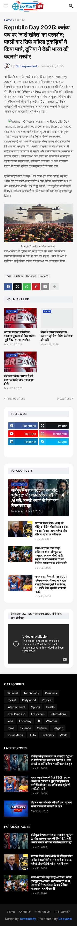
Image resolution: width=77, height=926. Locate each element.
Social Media (15, 735)
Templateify (28, 918)
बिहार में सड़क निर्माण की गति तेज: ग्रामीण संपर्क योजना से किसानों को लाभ (51, 804)
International (59, 714)
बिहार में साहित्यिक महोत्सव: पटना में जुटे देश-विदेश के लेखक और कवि (56, 335)
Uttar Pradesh (16, 714)
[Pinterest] (36, 286)
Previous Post (15, 398)
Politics (46, 700)
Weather (51, 721)
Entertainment (16, 707)
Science (25, 728)
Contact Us (42, 911)
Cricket (11, 700)
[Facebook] (8, 286)
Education (38, 714)
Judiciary (48, 735)
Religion (58, 728)
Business (51, 693)
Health (50, 707)
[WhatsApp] (27, 286)
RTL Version (62, 911)
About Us (25, 911)
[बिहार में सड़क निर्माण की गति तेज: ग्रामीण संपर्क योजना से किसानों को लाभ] (16, 809)
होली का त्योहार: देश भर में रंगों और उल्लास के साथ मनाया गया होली (19, 379)
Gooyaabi (65, 918)
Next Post (64, 398)
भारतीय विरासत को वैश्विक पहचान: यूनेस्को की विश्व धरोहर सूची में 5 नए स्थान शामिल (19, 335)
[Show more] (54, 286)
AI (38, 721)
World (64, 735)
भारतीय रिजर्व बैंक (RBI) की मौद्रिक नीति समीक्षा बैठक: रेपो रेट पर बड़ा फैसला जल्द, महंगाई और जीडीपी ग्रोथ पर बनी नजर (51, 528)
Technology (31, 693)
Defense (31, 275)
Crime (10, 728)
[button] (5, 6)
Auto (33, 735)
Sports (35, 707)
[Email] (45, 286)
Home (8, 20)
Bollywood (29, 700)
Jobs (10, 721)
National (44, 275)
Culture (20, 20)
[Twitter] (17, 286)
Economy (25, 721)
